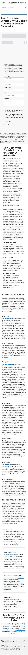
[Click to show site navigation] (25, 8)
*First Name (6, 76)
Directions (4, 7)
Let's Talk (8, 121)
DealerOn (12, 646)
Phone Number (7, 93)
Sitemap (16, 646)
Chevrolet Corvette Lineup (11, 205)
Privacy (20, 646)
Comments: (6, 98)
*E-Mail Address (8, 87)
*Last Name (6, 81)
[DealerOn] (5, 645)
